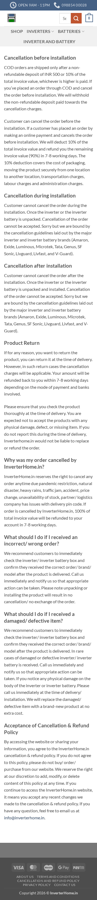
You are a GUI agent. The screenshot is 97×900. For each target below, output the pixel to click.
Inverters (38, 31)
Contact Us (64, 885)
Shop (17, 31)
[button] (89, 18)
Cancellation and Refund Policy (48, 881)
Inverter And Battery (49, 41)
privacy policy (37, 885)
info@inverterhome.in (24, 817)
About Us (25, 877)
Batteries (69, 31)
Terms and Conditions (58, 877)
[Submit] (76, 18)
